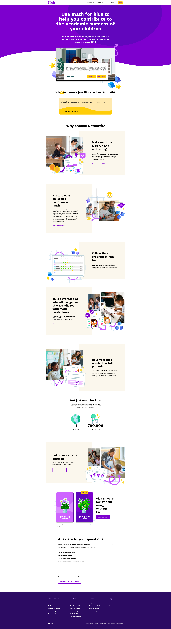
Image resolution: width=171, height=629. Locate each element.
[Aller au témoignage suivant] (91, 116)
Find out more (57, 323)
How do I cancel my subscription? (67, 558)
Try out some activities (99, 163)
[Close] (105, 64)
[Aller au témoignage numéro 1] (82, 116)
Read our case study (59, 225)
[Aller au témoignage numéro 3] (88, 116)
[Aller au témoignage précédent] (80, 116)
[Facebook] (49, 623)
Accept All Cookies (101, 76)
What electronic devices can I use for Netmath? (71, 561)
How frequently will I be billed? (66, 552)
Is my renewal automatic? (65, 555)
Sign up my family (102, 517)
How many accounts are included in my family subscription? (74, 544)
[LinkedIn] (52, 623)
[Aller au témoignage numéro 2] (85, 116)
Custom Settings (70, 76)
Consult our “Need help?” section (69, 581)
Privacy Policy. (97, 72)
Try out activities (59, 469)
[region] (86, 71)
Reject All (91, 76)
